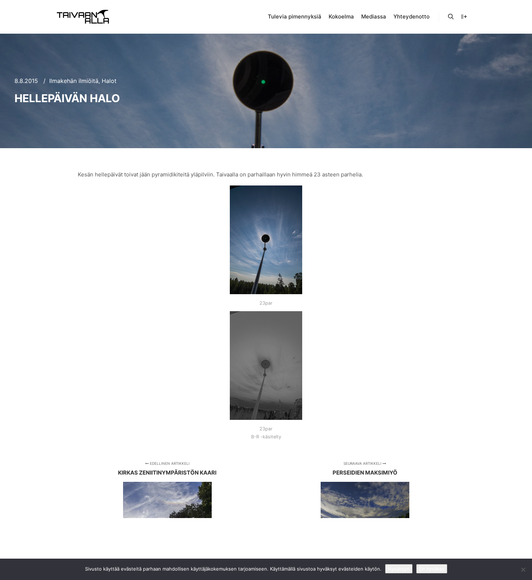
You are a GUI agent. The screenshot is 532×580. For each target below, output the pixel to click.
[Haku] (450, 16)
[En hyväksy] (523, 569)
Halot (109, 80)
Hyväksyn (399, 569)
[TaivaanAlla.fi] (83, 16)
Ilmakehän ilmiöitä (73, 80)
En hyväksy (431, 569)
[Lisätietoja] (463, 16)
